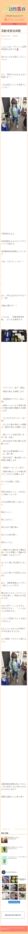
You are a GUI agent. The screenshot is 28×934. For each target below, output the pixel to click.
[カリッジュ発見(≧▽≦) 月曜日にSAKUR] (14, 887)
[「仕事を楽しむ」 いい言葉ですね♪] (22, 879)
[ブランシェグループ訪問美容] (14, 5)
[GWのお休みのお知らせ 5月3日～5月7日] (14, 879)
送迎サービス (5, 829)
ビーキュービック (21, 829)
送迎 (16, 36)
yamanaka (6, 36)
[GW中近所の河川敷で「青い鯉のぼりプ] (5, 879)
